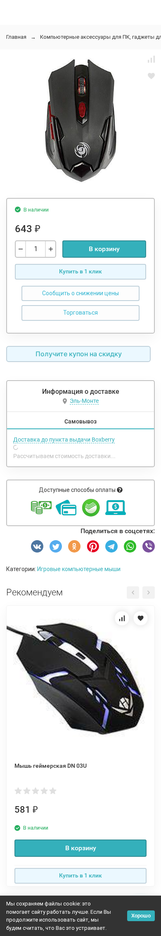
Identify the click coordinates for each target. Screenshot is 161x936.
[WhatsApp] (130, 546)
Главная (16, 37)
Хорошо (141, 915)
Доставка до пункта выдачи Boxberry (64, 439)
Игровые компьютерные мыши (79, 569)
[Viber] (148, 546)
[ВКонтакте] (37, 546)
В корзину (104, 249)
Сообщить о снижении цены (80, 293)
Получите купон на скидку (79, 354)
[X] (56, 546)
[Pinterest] (93, 546)
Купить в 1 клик (80, 271)
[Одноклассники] (74, 546)
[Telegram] (111, 546)
